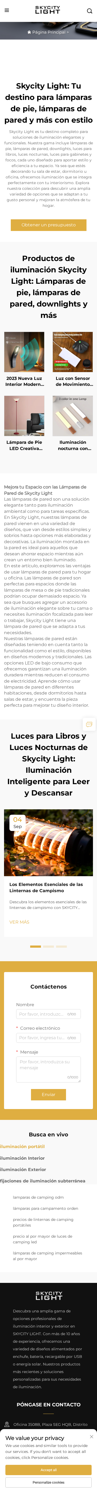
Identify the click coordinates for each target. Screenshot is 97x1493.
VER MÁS (19, 922)
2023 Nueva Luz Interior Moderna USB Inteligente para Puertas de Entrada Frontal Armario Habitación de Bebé (24, 382)
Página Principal (48, 32)
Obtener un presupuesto (49, 224)
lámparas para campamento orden (45, 1208)
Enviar (48, 1094)
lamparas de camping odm (38, 1197)
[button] (35, 947)
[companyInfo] (49, 10)
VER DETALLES (24, 351)
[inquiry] (89, 724)
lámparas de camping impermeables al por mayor (47, 1256)
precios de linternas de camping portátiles (43, 1222)
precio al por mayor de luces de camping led (42, 1239)
